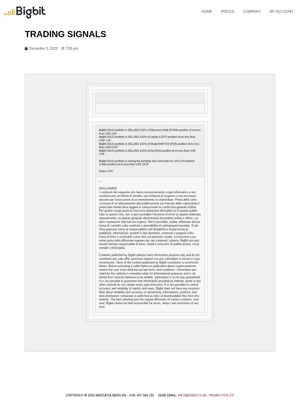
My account (281, 11)
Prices (227, 11)
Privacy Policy (221, 395)
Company (252, 11)
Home (207, 11)
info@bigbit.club (192, 395)
